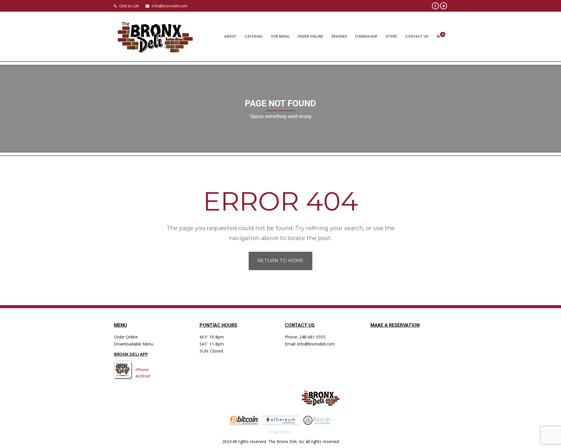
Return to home (280, 260)
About (230, 36)
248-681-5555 (312, 337)
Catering (254, 36)
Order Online (310, 36)
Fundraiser (366, 36)
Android (143, 376)
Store (391, 36)
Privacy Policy (280, 431)
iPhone (142, 369)
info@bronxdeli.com (169, 5)
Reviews (339, 36)
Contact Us (416, 36)
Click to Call (129, 5)
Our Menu (280, 36)
